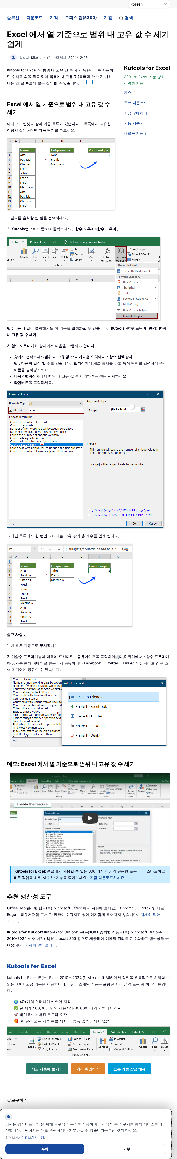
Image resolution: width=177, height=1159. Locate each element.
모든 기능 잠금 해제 (129, 1069)
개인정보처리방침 (31, 1137)
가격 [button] (54, 17)
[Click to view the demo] (87, 83)
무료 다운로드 (135, 102)
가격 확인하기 (88, 1069)
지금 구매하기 (135, 113)
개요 (127, 92)
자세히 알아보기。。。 (44, 945)
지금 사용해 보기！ (47, 1069)
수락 (44, 1149)
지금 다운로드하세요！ (109, 877)
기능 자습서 (134, 123)
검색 (129, 17)
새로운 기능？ (135, 133)
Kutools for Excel (32, 966)
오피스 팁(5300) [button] (81, 17)
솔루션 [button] (13, 17)
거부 (126, 1149)
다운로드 (34, 17)
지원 (108, 17)
